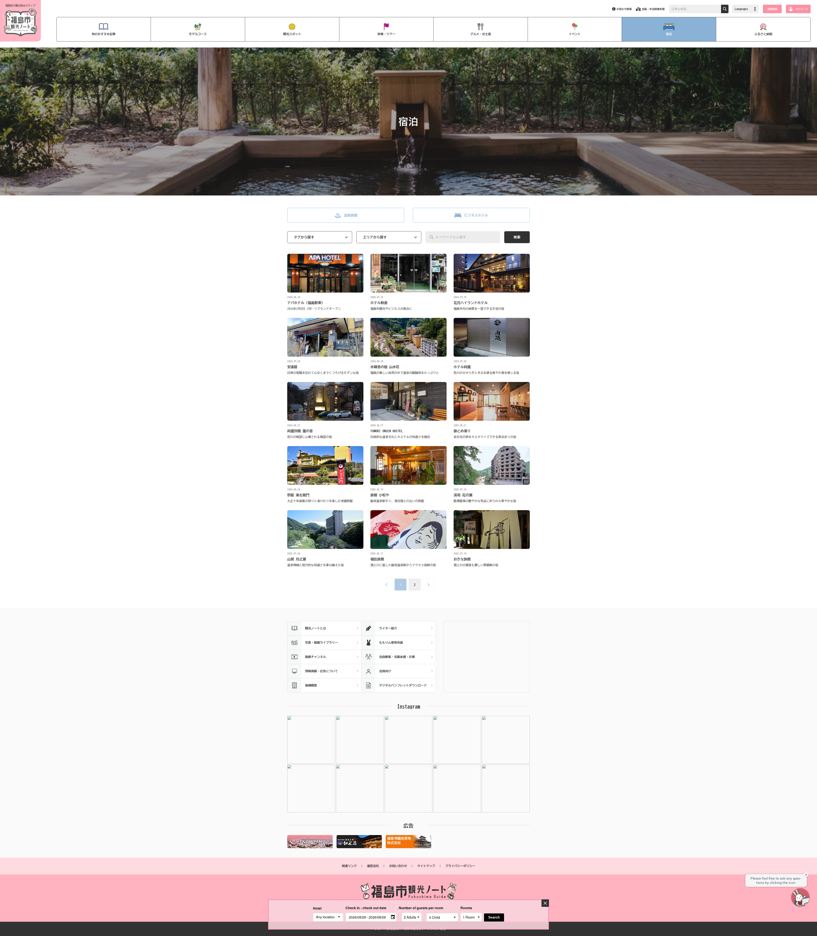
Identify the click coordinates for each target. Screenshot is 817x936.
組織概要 (311, 685)
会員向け (385, 671)
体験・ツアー (386, 34)
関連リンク (349, 865)
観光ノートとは (315, 628)
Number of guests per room (411, 907)
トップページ (12, 52)
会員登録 (772, 9)
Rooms (466, 907)
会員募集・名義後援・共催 (397, 656)
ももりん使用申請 (391, 642)
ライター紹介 (388, 628)
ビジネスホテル (476, 215)
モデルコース (198, 34)
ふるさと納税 (763, 34)
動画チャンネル (315, 656)
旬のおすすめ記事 (104, 34)
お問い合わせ (398, 865)
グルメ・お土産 (480, 34)
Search (494, 917)
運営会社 (373, 865)
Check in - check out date (366, 907)
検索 (517, 237)
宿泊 (669, 34)
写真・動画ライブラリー (321, 642)
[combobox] (328, 917)
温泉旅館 (350, 215)
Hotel (317, 908)
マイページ (801, 9)
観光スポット (292, 34)
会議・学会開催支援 (653, 9)
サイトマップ (426, 865)
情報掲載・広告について (321, 671)
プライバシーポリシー (460, 865)
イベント (575, 34)
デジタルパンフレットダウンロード (403, 685)
